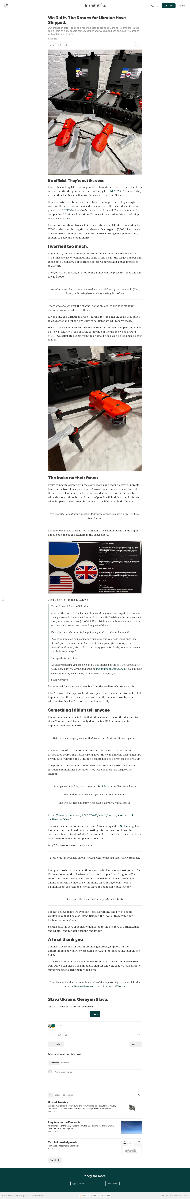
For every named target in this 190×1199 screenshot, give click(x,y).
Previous (58, 1044)
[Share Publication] (158, 5)
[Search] (152, 5)
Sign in (182, 5)
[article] (95, 1108)
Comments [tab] (54, 1062)
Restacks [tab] (65, 1062)
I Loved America (58, 1102)
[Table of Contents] (3, 599)
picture (105, 786)
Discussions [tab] (68, 1095)
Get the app (105, 1195)
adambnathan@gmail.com (111, 668)
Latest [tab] (57, 1095)
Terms (27, 1195)
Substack (164, 1195)
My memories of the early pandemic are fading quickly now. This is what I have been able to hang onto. (81, 1127)
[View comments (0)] (59, 44)
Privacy (21, 1195)
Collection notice (37, 1195)
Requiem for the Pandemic (64, 1122)
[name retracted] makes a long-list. (63, 1145)
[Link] (44, 181)
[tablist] (59, 1062)
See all (53, 1160)
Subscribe (168, 5)
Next (134, 1044)
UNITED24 (114, 191)
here (67, 218)
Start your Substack (89, 1195)
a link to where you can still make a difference (99, 986)
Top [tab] (51, 1095)
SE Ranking (127, 826)
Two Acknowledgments (62, 1142)
